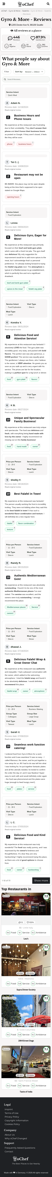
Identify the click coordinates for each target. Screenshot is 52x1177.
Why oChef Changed (16, 1138)
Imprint (9, 1109)
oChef (4, 11)
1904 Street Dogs (26, 1040)
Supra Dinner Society (26, 989)
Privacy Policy (12, 1117)
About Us (10, 1135)
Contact (9, 1151)
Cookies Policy (12, 1124)
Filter (6, 71)
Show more (41, 880)
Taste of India (26, 1091)
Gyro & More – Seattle (19, 11)
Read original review (13, 110)
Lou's (26, 938)
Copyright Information (17, 1120)
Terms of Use (11, 1113)
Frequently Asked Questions (20, 1148)
